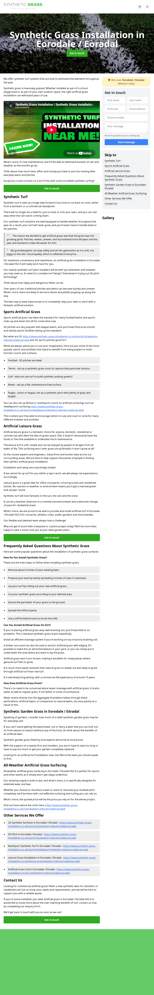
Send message (126, 142)
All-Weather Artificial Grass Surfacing (126, 193)
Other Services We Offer (118, 198)
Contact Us (111, 203)
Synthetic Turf (112, 160)
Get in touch (77, 53)
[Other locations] (140, 7)
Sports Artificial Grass (117, 165)
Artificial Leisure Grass (117, 171)
